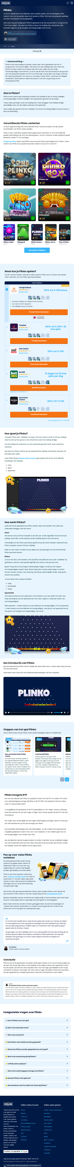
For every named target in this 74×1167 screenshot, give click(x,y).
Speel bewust (25, 1130)
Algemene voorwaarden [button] (17, 392)
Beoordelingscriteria (28, 1123)
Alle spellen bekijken (37, 250)
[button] (39, 392)
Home (5, 46)
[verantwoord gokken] (68, 3)
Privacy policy (26, 1127)
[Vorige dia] (62, 779)
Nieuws (23, 1113)
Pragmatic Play (9, 141)
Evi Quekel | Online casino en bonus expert (23, 985)
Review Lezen (23, 292)
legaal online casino (27, 458)
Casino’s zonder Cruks (16, 876)
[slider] (27, 712)
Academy (24, 1120)
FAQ (22, 1133)
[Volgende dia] (67, 779)
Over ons (24, 1117)
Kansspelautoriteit (54, 894)
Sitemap (24, 1140)
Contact (24, 1136)
